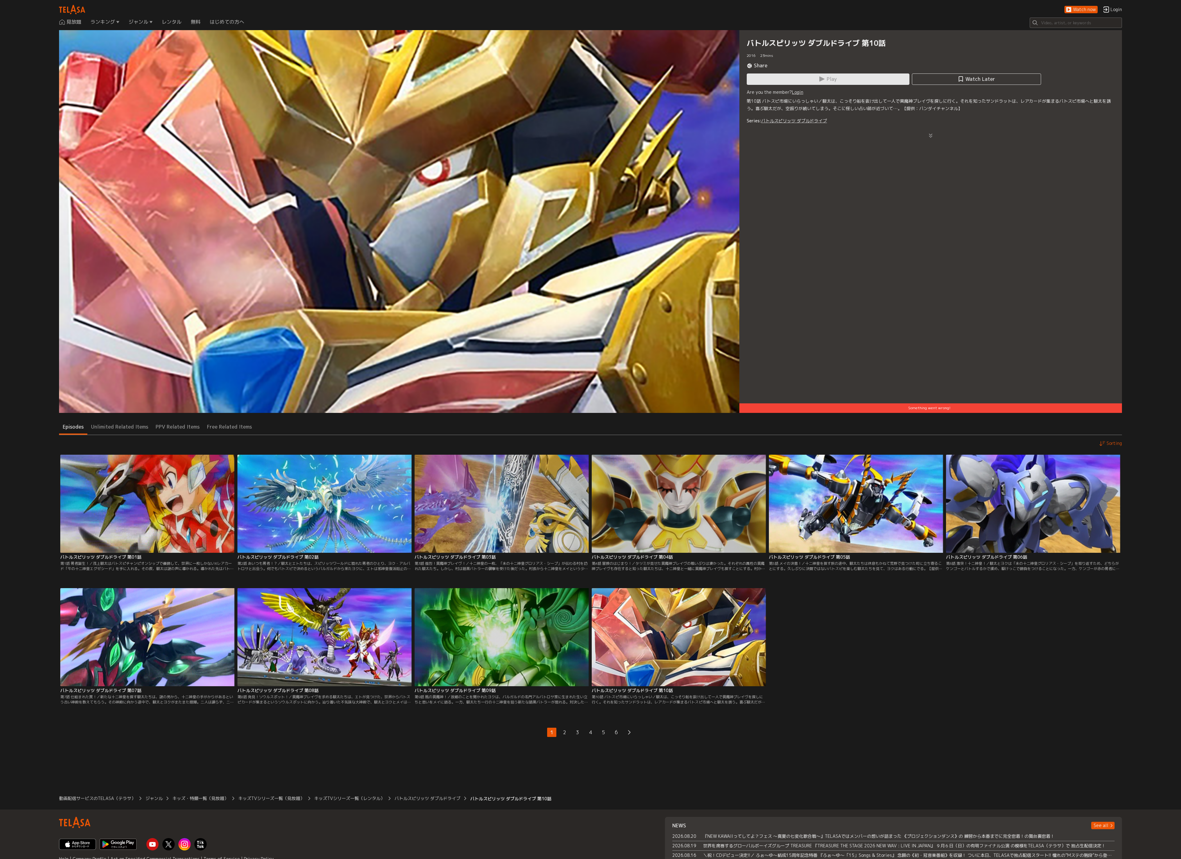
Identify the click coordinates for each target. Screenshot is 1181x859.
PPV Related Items (178, 426)
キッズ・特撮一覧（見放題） (201, 798)
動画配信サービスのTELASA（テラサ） (97, 798)
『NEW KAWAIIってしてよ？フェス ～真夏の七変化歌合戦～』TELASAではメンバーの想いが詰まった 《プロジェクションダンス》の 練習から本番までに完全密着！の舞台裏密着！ (879, 836)
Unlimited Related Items (119, 426)
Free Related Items (229, 426)
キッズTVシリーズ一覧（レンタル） (349, 798)
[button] (1081, 10)
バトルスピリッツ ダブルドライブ (794, 121)
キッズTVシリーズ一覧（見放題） (271, 798)
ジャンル (154, 798)
